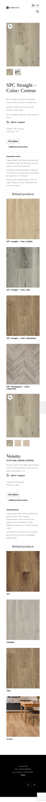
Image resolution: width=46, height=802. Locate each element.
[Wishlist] (38, 5)
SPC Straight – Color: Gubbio (19, 241)
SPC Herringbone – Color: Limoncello (18, 388)
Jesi (8, 594)
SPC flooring (19, 129)
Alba (8, 691)
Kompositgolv (19, 482)
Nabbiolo (10, 642)
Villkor (23, 775)
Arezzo (9, 739)
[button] (10, 26)
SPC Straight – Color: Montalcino (21, 338)
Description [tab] (13, 141)
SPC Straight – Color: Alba (18, 290)
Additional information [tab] (18, 147)
